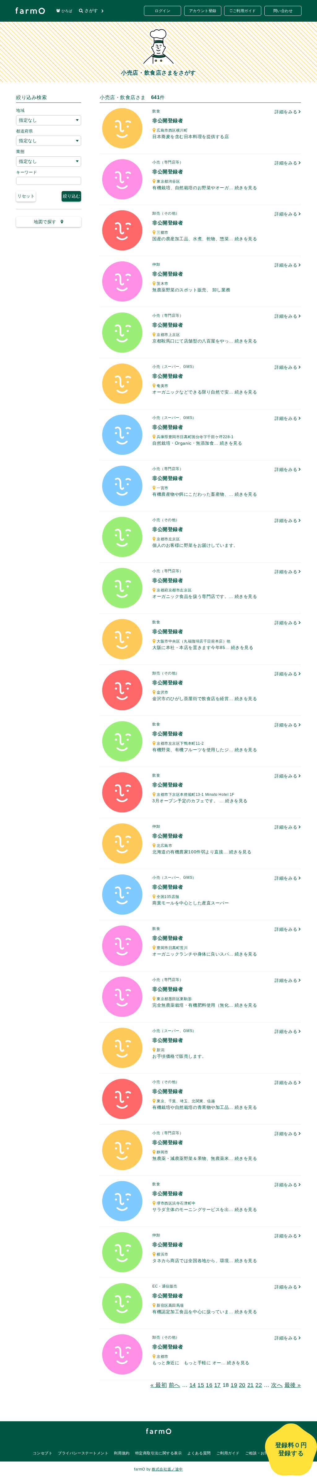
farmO (158, 1431)
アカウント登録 (202, 11)
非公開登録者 (167, 120)
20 (242, 1385)
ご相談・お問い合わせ (264, 1453)
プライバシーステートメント (83, 1453)
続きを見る (246, 187)
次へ (277, 1385)
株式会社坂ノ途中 (167, 1469)
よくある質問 (199, 1453)
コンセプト (42, 1453)
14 (192, 1385)
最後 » (292, 1385)
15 (201, 1385)
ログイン (162, 11)
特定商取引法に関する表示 (158, 1453)
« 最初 (158, 1385)
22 (258, 1385)
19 (234, 1385)
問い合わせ (283, 11)
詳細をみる (287, 111)
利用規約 (121, 1453)
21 (250, 1385)
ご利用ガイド (244, 11)
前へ (174, 1385)
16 (209, 1385)
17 (217, 1385)
